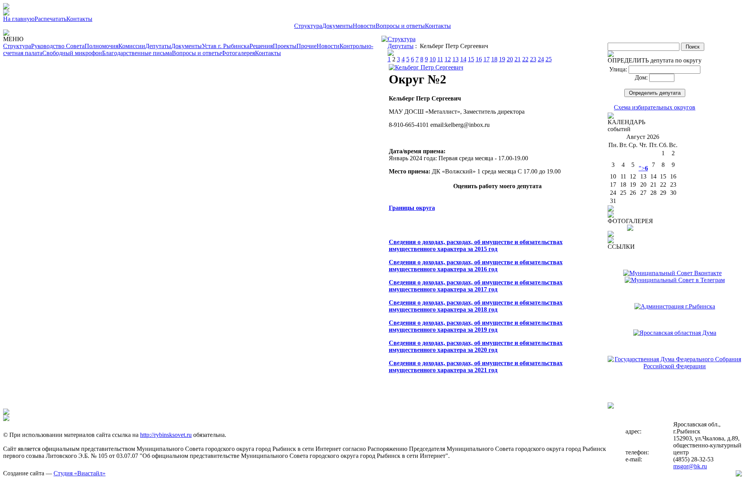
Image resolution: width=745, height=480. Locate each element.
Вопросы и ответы (400, 26)
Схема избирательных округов (654, 107)
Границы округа (412, 207)
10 (433, 59)
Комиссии (131, 46)
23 (533, 59)
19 (502, 59)
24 (541, 59)
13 (455, 59)
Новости (364, 26)
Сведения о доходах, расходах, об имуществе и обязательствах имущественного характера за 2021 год (476, 366)
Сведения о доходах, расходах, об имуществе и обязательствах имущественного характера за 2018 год (476, 306)
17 (486, 59)
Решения (261, 46)
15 (471, 59)
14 (463, 59)
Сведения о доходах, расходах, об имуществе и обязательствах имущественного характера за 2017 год (476, 286)
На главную (19, 19)
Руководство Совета (58, 46)
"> (643, 168)
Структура (308, 26)
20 (510, 59)
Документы (337, 26)
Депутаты (158, 46)
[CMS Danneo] (739, 474)
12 (448, 59)
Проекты (284, 46)
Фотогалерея (238, 53)
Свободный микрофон (72, 53)
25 (549, 59)
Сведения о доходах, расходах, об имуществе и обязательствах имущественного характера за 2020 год (476, 346)
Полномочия (101, 46)
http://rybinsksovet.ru (166, 434)
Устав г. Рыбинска (225, 46)
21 (518, 59)
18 (494, 59)
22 (525, 59)
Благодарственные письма (137, 53)
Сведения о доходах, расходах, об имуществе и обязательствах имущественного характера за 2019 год (476, 326)
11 (440, 59)
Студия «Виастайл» (80, 473)
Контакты (79, 19)
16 (479, 59)
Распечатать (50, 19)
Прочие (306, 46)
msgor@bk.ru (690, 466)
